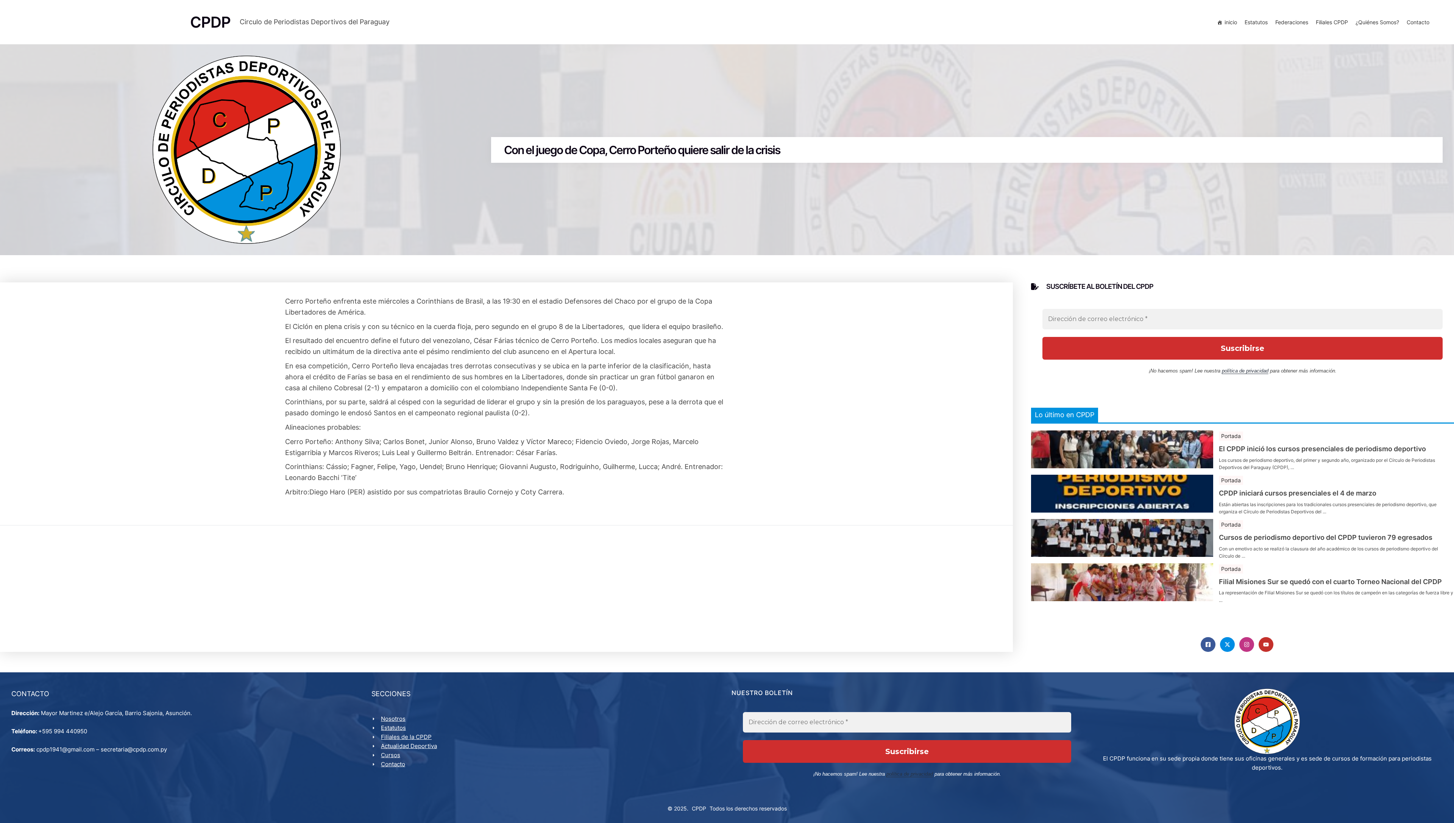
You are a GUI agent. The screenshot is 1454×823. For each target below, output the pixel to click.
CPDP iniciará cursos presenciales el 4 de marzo (1297, 493)
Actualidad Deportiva (409, 746)
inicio (1231, 22)
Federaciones (1291, 22)
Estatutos (1256, 22)
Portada (1231, 436)
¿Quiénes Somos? (1377, 22)
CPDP (699, 808)
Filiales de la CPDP (406, 736)
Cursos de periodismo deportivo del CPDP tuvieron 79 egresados (1325, 537)
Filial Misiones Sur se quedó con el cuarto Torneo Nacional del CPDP (1330, 582)
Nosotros (393, 718)
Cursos (390, 755)
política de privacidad (1245, 371)
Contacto (1418, 22)
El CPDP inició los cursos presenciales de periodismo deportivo (1322, 449)
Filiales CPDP (1332, 22)
